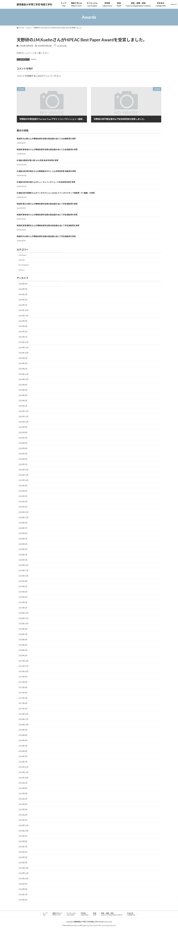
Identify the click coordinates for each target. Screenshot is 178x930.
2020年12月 (23, 512)
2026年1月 (23, 305)
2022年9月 (23, 427)
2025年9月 (23, 321)
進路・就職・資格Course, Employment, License (111, 914)
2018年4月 (23, 650)
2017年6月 (23, 687)
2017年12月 (23, 661)
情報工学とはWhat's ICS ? (57, 914)
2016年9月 (23, 730)
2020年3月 (23, 549)
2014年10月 (23, 831)
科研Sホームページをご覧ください (33, 53)
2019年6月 (23, 581)
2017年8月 (23, 682)
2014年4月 (23, 862)
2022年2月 (23, 459)
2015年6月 (23, 794)
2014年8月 (23, 841)
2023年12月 (23, 374)
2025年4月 (23, 326)
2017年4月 (23, 693)
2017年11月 (23, 666)
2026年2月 (23, 300)
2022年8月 (23, 432)
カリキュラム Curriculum (71, 914)
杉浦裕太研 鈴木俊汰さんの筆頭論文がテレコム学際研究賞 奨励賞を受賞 (46, 171)
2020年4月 (23, 544)
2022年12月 (23, 411)
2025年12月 (23, 310)
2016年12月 (23, 714)
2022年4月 (23, 448)
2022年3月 (23, 454)
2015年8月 (23, 788)
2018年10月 (23, 624)
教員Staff (94, 914)
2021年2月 (23, 501)
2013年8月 (23, 889)
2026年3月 (23, 294)
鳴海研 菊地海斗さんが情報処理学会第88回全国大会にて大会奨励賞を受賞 (47, 149)
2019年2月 (23, 602)
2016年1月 (23, 762)
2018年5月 (23, 645)
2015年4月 (23, 804)
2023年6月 (23, 390)
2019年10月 (23, 576)
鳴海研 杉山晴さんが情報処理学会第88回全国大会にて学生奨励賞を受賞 (46, 236)
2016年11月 (23, 719)
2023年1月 (23, 406)
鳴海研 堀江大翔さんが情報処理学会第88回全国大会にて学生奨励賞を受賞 (47, 204)
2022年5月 (23, 443)
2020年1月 (23, 560)
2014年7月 (23, 847)
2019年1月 (23, 608)
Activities (22, 255)
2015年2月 (23, 815)
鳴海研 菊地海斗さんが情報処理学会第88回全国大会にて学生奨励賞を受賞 (47, 214)
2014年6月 (23, 852)
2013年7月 (23, 894)
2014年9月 (23, 836)
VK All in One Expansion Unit (106, 925)
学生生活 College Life (131, 914)
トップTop (45, 914)
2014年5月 (23, 857)
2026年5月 (23, 289)
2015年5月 (23, 799)
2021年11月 (23, 475)
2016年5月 (23, 746)
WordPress (75, 925)
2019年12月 (23, 565)
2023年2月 (23, 401)
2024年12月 (23, 342)
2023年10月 (23, 379)
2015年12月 (23, 767)
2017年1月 (23, 708)
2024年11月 (23, 347)
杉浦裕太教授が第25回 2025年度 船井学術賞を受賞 (37, 160)
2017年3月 (23, 698)
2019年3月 (23, 597)
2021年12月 (23, 469)
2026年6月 (23, 284)
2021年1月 (23, 507)
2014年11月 (23, 825)
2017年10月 (23, 671)
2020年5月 (23, 539)
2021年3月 (23, 496)
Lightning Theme (88, 925)
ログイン (44, 76)
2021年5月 (23, 485)
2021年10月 (23, 480)
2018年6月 (23, 639)
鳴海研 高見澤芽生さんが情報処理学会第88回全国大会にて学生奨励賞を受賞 (48, 225)
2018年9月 (23, 629)
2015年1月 (23, 820)
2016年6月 (23, 740)
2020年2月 (23, 554)
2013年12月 (23, 868)
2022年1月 (23, 464)
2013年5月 (23, 900)
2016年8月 (23, 735)
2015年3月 (23, 809)
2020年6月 (23, 533)
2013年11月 (23, 873)
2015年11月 (23, 772)
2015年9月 (23, 783)
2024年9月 (23, 358)
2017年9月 (23, 677)
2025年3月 (23, 331)
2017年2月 (23, 703)
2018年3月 (23, 655)
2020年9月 (23, 523)
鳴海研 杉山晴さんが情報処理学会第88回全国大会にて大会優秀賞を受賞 (46, 138)
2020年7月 (23, 528)
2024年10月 (23, 353)
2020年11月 (23, 517)
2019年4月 (23, 592)
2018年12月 (23, 613)
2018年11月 (23, 618)
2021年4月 (23, 491)
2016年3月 (23, 756)
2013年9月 (23, 884)
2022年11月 (23, 416)
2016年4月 (23, 751)
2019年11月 (23, 570)
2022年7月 (23, 438)
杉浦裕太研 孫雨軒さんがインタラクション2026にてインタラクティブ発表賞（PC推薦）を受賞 (56, 193)
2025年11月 (23, 315)
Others (21, 270)
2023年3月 (23, 395)
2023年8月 (23, 385)
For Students (24, 265)
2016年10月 (23, 724)
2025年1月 (23, 337)
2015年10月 (23, 778)
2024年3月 (23, 363)
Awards (33, 59)
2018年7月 (23, 634)
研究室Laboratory (84, 914)
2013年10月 (23, 878)
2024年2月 (23, 369)
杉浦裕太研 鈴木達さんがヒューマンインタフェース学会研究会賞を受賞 (46, 182)
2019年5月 (23, 586)
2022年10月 (23, 422)
